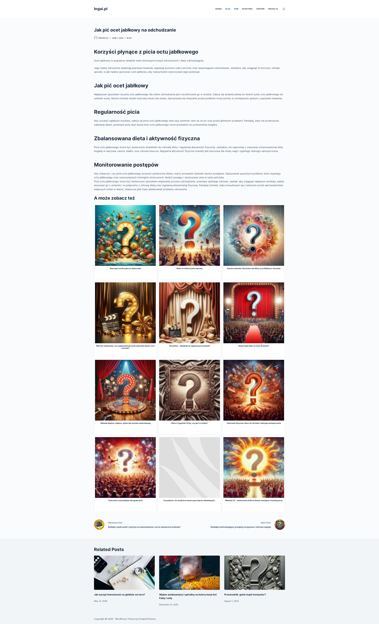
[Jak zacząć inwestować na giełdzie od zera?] (124, 573)
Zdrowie (260, 9)
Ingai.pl (100, 9)
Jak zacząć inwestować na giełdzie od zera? (119, 594)
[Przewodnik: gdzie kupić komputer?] (254, 573)
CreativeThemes (147, 618)
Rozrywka (247, 9)
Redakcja (273, 9)
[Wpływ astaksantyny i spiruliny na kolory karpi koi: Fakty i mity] (189, 573)
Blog (227, 9)
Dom (236, 9)
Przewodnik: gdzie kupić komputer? (245, 594)
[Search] (284, 9)
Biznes (218, 9)
